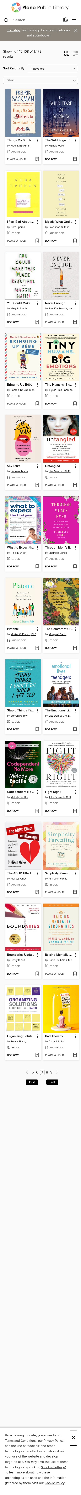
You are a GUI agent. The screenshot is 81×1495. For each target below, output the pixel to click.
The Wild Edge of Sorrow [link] (59, 140)
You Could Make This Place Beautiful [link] (21, 303)
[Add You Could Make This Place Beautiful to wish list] (37, 322)
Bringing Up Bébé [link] (19, 385)
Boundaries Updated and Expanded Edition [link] (21, 955)
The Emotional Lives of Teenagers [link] (59, 710)
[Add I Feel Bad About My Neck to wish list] (37, 241)
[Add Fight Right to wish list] (74, 811)
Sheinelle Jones (58, 553)
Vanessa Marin (19, 471)
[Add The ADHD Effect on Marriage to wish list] (37, 892)
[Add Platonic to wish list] (37, 648)
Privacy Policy (53, 1441)
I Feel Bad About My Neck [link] (21, 222)
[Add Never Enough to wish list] (74, 322)
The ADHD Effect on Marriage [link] (21, 873)
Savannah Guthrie (59, 227)
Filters (11, 80)
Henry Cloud (18, 960)
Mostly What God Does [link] (59, 222)
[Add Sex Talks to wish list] (37, 485)
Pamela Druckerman (22, 390)
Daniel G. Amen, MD (60, 960)
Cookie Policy (54, 1483)
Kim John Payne (58, 878)
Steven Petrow (19, 715)
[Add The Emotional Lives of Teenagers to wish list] (74, 729)
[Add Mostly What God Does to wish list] (74, 241)
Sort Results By (14, 68)
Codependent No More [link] (21, 792)
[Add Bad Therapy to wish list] (74, 1055)
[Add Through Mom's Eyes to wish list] (74, 566)
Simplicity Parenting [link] (59, 873)
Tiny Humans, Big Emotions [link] (59, 385)
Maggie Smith (19, 308)
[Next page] (56, 1072)
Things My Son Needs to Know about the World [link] (21, 140)
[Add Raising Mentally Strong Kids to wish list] (74, 974)
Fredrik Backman (20, 145)
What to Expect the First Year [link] (21, 548)
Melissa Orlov (18, 878)
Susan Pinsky (18, 1041)
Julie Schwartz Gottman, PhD (62, 797)
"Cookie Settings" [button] (53, 1467)
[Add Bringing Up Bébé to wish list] (37, 404)
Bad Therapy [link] (54, 1036)
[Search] (6, 20)
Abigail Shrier (56, 1041)
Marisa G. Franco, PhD (23, 634)
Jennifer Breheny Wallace (62, 308)
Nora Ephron (18, 227)
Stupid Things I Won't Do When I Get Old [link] (21, 710)
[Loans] (65, 20)
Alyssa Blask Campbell (62, 390)
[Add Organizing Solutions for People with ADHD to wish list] (37, 1055)
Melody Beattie (19, 797)
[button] (66, 55)
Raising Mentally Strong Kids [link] (59, 955)
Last (52, 1082)
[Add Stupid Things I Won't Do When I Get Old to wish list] (37, 729)
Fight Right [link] (53, 792)
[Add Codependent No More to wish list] (37, 811)
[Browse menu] (74, 20)
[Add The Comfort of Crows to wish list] (74, 648)
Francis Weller (57, 145)
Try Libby (13, 30)
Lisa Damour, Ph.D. (60, 471)
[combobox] (32, 20)
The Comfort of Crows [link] (59, 629)
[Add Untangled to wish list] (74, 485)
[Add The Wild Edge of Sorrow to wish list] (74, 159)
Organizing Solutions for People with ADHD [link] (21, 1036)
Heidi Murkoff (18, 553)
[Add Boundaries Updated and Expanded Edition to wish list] (37, 974)
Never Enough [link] (55, 303)
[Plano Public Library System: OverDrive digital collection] (40, 7)
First (32, 1082)
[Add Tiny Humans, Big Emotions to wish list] (74, 404)
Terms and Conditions (20, 1441)
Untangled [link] (52, 466)
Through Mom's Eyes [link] (59, 548)
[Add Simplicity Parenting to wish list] (74, 892)
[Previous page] (27, 1072)
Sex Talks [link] (13, 466)
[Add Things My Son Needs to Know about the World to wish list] (37, 159)
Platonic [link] (12, 629)
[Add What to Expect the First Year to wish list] (37, 566)
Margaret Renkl (57, 634)
